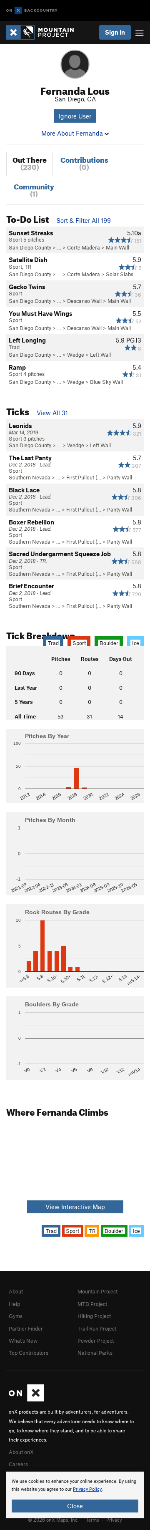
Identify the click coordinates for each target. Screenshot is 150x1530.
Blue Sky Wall (106, 381)
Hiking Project (94, 1316)
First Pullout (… (83, 477)
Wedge (75, 354)
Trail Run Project (97, 1328)
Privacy (114, 1519)
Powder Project (96, 1340)
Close (75, 1506)
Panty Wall (119, 477)
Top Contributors (28, 1352)
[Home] (44, 32)
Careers (18, 1464)
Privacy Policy (87, 1489)
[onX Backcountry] (32, 10)
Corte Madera (83, 247)
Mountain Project (98, 1291)
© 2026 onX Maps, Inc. (53, 1519)
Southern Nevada (29, 477)
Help (14, 1304)
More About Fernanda (73, 133)
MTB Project (92, 1304)
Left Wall (100, 354)
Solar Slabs (119, 274)
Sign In (115, 32)
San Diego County (30, 247)
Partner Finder (26, 1328)
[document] (75, 1494)
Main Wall (117, 247)
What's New (23, 1340)
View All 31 (52, 412)
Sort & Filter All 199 (83, 220)
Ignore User (75, 116)
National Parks (95, 1352)
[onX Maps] (26, 1399)
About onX (21, 1452)
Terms (92, 1519)
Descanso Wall (84, 300)
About (16, 1291)
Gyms (15, 1316)
